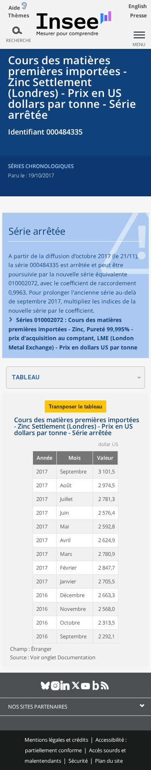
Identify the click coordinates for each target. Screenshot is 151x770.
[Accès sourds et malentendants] (24, 7)
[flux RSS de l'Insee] (106, 688)
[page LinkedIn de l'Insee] (65, 688)
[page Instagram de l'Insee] (55, 688)
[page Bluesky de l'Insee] (45, 688)
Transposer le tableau (75, 407)
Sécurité (78, 760)
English (137, 6)
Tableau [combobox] (25, 377)
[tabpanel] (75, 530)
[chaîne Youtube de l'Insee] (86, 688)
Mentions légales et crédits (56, 739)
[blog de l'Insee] (96, 688)
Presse (138, 15)
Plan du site (109, 760)
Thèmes (18, 15)
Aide (14, 7)
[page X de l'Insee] (75, 688)
